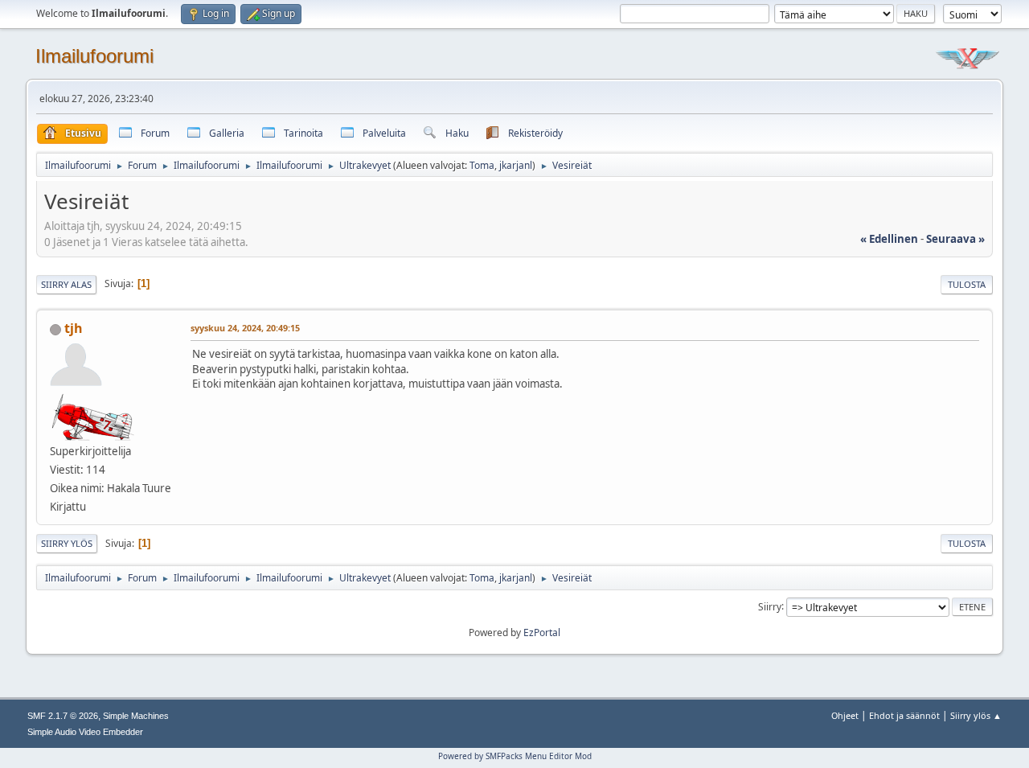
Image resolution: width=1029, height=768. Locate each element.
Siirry (769, 606)
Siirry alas (66, 284)
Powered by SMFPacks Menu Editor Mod (515, 756)
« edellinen (889, 239)
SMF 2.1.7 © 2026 (62, 716)
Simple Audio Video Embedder (85, 732)
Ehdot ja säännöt (904, 715)
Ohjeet (845, 715)
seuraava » (955, 239)
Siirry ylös (66, 543)
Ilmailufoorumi (94, 56)
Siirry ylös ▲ (976, 715)
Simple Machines (136, 716)
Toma (481, 165)
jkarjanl (515, 165)
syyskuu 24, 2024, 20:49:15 (245, 328)
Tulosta (967, 284)
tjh (73, 328)
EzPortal (541, 632)
